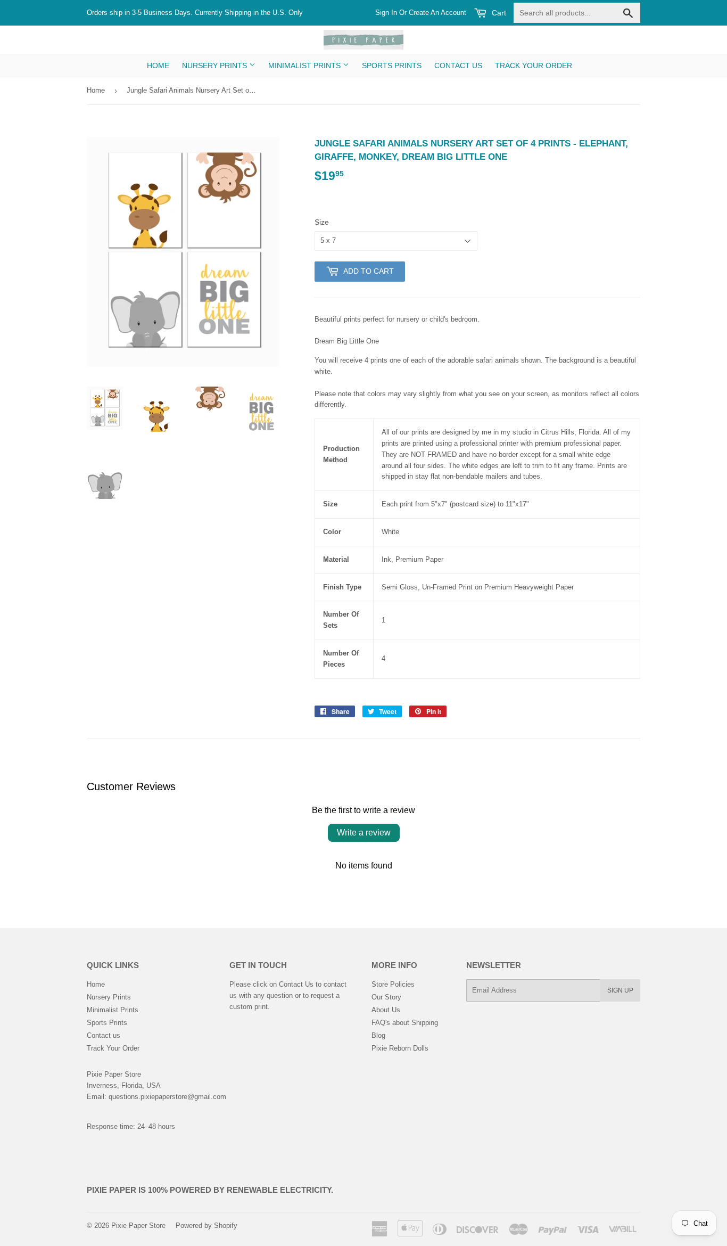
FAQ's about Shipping (404, 1023)
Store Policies (393, 984)
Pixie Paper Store (138, 1225)
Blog (378, 1035)
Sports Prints (392, 65)
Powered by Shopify (206, 1225)
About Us (385, 1010)
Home (158, 65)
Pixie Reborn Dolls (399, 1048)
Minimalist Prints (305, 65)
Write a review (364, 832)
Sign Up (620, 990)
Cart (498, 13)
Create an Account (437, 13)
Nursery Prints (215, 65)
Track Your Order (533, 65)
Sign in (386, 13)
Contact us (458, 65)
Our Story (386, 997)
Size (322, 222)
